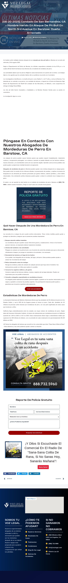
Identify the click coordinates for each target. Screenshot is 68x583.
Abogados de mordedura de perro (13, 169)
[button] (59, 5)
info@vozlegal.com (55, 547)
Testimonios (32, 542)
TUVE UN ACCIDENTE (34, 289)
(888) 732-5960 (53, 543)
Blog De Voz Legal (34, 550)
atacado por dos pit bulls (41, 60)
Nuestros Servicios (34, 532)
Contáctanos (32, 546)
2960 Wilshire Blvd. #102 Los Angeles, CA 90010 (54, 537)
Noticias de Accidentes (40, 37)
